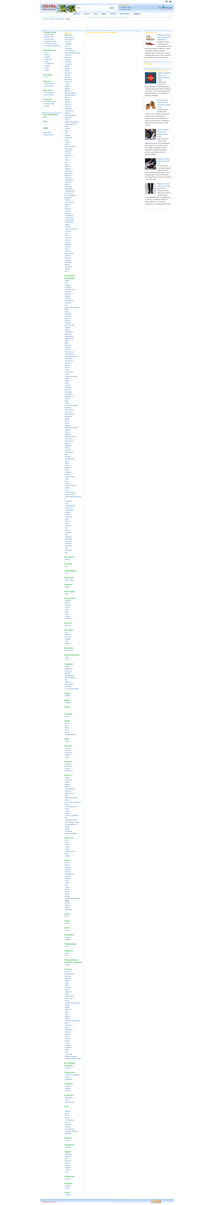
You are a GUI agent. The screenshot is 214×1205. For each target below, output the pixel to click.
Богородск (68, 303)
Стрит (67, 659)
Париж (67, 1188)
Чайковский (68, 539)
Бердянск (68, 59)
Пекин (67, 880)
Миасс (67, 421)
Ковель (67, 140)
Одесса (67, 184)
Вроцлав (67, 980)
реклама (113, 14)
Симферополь (69, 222)
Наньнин (67, 878)
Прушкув (67, 1034)
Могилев (67, 616)
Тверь (66, 519)
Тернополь (68, 238)
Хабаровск (68, 537)
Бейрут (67, 923)
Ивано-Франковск (70, 115)
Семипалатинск (70, 851)
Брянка (67, 71)
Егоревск (67, 349)
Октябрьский (69, 452)
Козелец (67, 142)
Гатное (67, 84)
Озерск (67, 447)
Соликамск (68, 501)
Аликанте (68, 748)
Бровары (68, 68)
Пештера (68, 637)
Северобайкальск (70, 492)
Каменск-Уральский (71, 376)
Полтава (67, 200)
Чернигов (68, 258)
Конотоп (67, 144)
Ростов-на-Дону (70, 476)
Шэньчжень (68, 909)
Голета (67, 1115)
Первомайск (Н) (70, 191)
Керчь (67, 131)
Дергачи (67, 88)
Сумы (66, 233)
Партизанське (69, 1102)
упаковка (47, 66)
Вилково (67, 75)
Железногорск (69, 354)
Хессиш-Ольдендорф (71, 689)
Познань (67, 1032)
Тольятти (68, 521)
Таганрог (67, 514)
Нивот (67, 1122)
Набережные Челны (71, 427)
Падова (67, 811)
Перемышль (69, 1029)
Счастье (67, 235)
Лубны (67, 157)
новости (87, 14)
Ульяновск (68, 532)
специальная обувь (51, 43)
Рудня (67, 479)
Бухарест (68, 1086)
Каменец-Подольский (71, 122)
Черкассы (68, 255)
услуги (47, 70)
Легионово (68, 1009)
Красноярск (68, 394)
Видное (67, 312)
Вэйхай (67, 865)
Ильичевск (68, 117)
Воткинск (68, 320)
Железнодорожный (71, 356)
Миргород (68, 175)
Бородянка (68, 64)
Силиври (67, 1167)
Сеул (66, 916)
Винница (67, 77)
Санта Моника (69, 1129)
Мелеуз (67, 419)
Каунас (67, 930)
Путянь (67, 883)
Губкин (67, 329)
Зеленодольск (69, 111)
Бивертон (68, 1111)
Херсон (67, 249)
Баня (66, 632)
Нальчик (67, 430)
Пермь (67, 463)
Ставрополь (69, 508)
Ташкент (67, 1179)
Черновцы (68, 260)
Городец (67, 327)
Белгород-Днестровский (72, 53)
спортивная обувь (50, 41)
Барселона (68, 766)
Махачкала (68, 416)
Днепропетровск (70, 95)
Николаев (68, 177)
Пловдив (67, 639)
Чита (66, 548)
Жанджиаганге (69, 874)
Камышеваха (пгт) (70, 124)
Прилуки (67, 204)
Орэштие (68, 1088)
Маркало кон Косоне (71, 798)
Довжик (67, 97)
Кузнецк (67, 398)
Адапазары (68, 1154)
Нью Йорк (68, 1124)
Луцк (66, 162)
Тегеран (67, 741)
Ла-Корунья (68, 753)
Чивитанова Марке (71, 833)
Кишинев (68, 939)
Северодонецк (69, 220)
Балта (67, 46)
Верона (67, 786)
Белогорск (68, 55)
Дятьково (68, 347)
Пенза (67, 461)
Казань (67, 370)
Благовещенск (69, 300)
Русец (67, 1036)
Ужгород (67, 240)
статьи (95, 14)
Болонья (67, 782)
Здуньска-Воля (69, 996)
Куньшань (68, 876)
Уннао (67, 730)
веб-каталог (49, 9)
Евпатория (68, 104)
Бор (66, 305)
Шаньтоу (67, 903)
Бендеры (68, 937)
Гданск (67, 983)
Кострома (68, 390)
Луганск (67, 160)
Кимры (67, 381)
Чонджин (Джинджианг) (72, 898)
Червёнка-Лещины (71, 1056)
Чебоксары (68, 541)
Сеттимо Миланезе (71, 824)
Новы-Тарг (68, 1025)
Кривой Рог (68, 151)
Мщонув (67, 1018)
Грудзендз (68, 992)
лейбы (47, 68)
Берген (67, 953)
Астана (67, 847)
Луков (66, 1014)
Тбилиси (67, 695)
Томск (66, 523)
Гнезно (67, 989)
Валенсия (68, 750)
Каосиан (67, 1140)
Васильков (68, 73)
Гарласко (68, 791)
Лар (66, 680)
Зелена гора (69, 998)
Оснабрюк (68, 686)
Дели (66, 725)
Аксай (67, 840)
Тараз (67, 853)
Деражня (68, 86)
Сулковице (68, 1047)
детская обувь (49, 39)
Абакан (67, 280)
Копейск (67, 385)
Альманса (68, 764)
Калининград (69, 372)
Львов (67, 164)
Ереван (67, 587)
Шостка (67, 264)
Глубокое (68, 605)
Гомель (67, 607)
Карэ (66, 795)
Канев (67, 126)
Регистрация (47, 132)
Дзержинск (68, 334)
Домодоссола (69, 793)
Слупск (67, 1043)
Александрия (69, 39)
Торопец (67, 525)
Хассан (67, 732)
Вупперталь (68, 669)
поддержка (137, 14)
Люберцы (68, 407)
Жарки (67, 994)
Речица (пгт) (69, 618)
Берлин (67, 666)
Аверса (67, 777)
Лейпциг (67, 682)
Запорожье (68, 108)
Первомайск (69, 189)
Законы (47, 106)
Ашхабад (68, 1147)
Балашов (68, 294)
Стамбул (67, 1170)
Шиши (67, 907)
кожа (46, 52)
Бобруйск (68, 601)
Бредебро (68, 702)
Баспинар (68, 1156)
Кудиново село (69, 396)
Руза (66, 481)
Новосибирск (69, 439)
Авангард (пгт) (69, 37)
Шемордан (68, 550)
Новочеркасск (69, 441)
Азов (66, 283)
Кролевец (68, 153)
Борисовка (68, 62)
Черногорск (68, 546)
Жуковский (68, 358)
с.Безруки (68, 211)
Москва (67, 423)
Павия (67, 809)
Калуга (67, 374)
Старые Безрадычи (71, 229)
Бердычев (68, 57)
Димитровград (69, 338)
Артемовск (68, 44)
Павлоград (68, 186)
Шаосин (67, 905)
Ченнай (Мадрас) (70, 734)
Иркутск (67, 367)
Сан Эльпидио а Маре (72, 822)
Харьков (67, 247)
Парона (67, 813)
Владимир (68, 314)
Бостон (67, 1113)
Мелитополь (69, 173)
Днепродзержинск (70, 93)
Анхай (67, 863)
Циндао (67, 896)
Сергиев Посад (69, 494)
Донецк (67, 99)
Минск (67, 614)
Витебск (67, 603)
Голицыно (68, 323)
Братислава (68, 1097)
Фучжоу (67, 892)
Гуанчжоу (68, 869)
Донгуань (68, 871)
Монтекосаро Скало (71, 806)
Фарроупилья (69, 650)
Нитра (67, 1100)
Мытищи (67, 425)
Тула (66, 528)
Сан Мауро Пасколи (71, 820)
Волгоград (68, 316)
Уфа (66, 534)
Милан (67, 800)
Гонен (67, 1158)
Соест (67, 946)
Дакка (66, 594)
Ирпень (67, 120)
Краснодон (68, 148)
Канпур (67, 728)
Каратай (67, 1165)
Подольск (68, 468)
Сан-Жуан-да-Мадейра (72, 1075)
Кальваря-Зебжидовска (72, 1003)
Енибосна (68, 1161)
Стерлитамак (69, 510)
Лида (66, 612)
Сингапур (68, 1068)
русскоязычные (50, 83)
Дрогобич (68, 102)
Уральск (67, 856)
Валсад (67, 723)
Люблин (67, 1016)
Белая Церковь (69, 50)
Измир (67, 1163)
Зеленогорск (69, 361)
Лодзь (67, 1012)
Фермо (67, 829)
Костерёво (68, 387)
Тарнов (67, 1049)
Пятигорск (68, 472)
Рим (66, 818)
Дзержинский (69, 336)
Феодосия (68, 244)
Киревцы (67, 135)
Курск (66, 401)
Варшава (68, 978)
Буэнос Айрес (69, 580)
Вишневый (68, 79)
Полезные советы (50, 101)
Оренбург (68, 456)
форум (103, 14)
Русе (66, 641)
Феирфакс (68, 1133)
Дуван (67, 343)
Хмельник (68, 251)
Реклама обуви (126, 9)
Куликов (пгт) (69, 155)
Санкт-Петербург (70, 485)
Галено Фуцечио (70, 789)
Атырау (67, 849)
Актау (66, 842)
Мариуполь (68, 171)
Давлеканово (69, 332)
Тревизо (67, 826)
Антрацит (68, 42)
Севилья (67, 768)
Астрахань (68, 287)
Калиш (67, 1000)
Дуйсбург (68, 673)
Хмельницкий (69, 253)
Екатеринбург (69, 352)
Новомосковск (69, 180)
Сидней (67, 559)
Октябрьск (68, 450)
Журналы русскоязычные (56, 19)
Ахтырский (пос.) (70, 289)
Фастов (67, 242)
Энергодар (68, 267)
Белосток (68, 972)
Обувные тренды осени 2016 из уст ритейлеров (163, 37)
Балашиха (68, 292)
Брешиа (67, 784)
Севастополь (69, 218)
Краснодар (68, 392)
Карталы (67, 378)
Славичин (68, 1195)
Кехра (67, 716)
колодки (47, 57)
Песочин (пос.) (69, 193)
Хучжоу (67, 894)
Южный (67, 269)
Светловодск (69, 215)
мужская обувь (49, 34)
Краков (67, 1007)
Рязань (67, 483)
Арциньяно (68, 780)
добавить (76, 14)
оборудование (49, 63)
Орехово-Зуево (69, 459)
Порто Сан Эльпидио (71, 815)
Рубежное (68, 209)
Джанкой (67, 91)
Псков (67, 470)
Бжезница (68, 976)
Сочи (66, 503)
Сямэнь (67, 887)
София (67, 643)
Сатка (67, 490)
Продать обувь (126, 7)
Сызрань (68, 512)
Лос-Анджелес (69, 1120)
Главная (45, 19)
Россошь (67, 474)
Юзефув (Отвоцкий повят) (73, 1058)
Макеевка (68, 169)
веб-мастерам (124, 14)
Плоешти (68, 1090)
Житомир (68, 106)
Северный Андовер (71, 1131)
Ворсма (67, 318)
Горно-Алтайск (69, 325)
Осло (66, 955)
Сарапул (67, 488)
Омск (66, 454)
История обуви (49, 103)
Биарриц (67, 1186)
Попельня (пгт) (69, 202)
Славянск (68, 226)
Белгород (68, 298)
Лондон (67, 657)
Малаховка (68, 412)
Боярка (67, 66)
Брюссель (68, 625)
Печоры (67, 465)
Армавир (67, 285)
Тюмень (67, 530)
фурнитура (48, 59)
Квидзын (67, 1005)
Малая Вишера (70, 414)
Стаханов (68, 231)
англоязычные (49, 86)
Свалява (67, 213)
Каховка (67, 128)
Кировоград (68, 137)
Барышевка (68, 48)
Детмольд (68, 671)
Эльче (67, 757)
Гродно (67, 609)
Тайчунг (67, 889)
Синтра (67, 1077)
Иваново (67, 363)
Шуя (66, 552)
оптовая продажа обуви (52, 46)
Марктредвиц (69, 684)
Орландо (68, 1127)
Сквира (67, 224)
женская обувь (49, 37)
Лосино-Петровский (71, 405)
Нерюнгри (68, 434)
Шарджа (67, 965)
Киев (66, 133)
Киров (67, 383)
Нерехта (67, 432)
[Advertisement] (82, 1)
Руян (66, 885)
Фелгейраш (68, 1079)
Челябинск (68, 543)
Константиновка (70, 146)
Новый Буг (68, 182)
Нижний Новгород (70, 436)
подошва (47, 54)
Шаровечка (68, 262)
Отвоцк (67, 1027)
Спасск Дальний (70, 505)
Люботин (68, 166)
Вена (66, 566)
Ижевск (67, 365)
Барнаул (67, 296)
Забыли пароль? (48, 135)
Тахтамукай (68, 517)
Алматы (67, 845)
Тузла (66, 1172)
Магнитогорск (69, 410)
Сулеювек (68, 1045)
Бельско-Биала (69, 974)
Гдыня (67, 985)
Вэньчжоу (68, 867)
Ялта (66, 271)
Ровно (67, 206)
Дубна (67, 341)
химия (47, 61)
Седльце (67, 1038)
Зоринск (67, 113)
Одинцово (68, 445)
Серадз (67, 1041)
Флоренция (68, 831)
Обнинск (67, 443)
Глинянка (68, 987)
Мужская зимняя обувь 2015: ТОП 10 (163, 161)
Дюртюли (68, 345)
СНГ (46, 77)
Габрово (67, 634)
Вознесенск (68, 82)
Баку (66, 573)
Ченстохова (68, 1054)
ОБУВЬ (49, 6)
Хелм (66, 1052)
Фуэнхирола (69, 771)
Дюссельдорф (69, 675)
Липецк (67, 403)
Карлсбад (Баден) (70, 677)
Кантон (67, 1118)
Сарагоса (68, 755)
